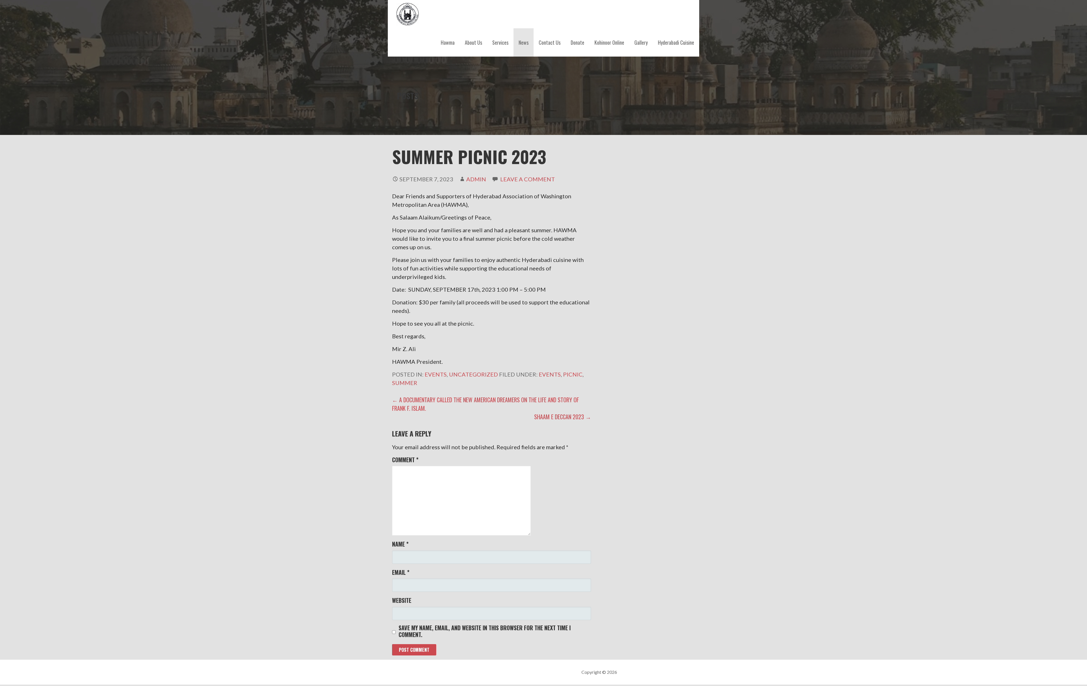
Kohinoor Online (609, 42)
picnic (573, 374)
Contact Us (549, 42)
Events (436, 374)
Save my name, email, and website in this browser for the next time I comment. (485, 631)
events (550, 374)
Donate (577, 42)
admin (476, 179)
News (523, 42)
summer (404, 382)
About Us (473, 42)
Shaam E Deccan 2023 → (562, 416)
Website (401, 600)
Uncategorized (473, 374)
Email (400, 572)
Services (500, 42)
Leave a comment (527, 179)
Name (400, 544)
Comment (405, 459)
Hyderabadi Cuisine (676, 42)
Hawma (448, 42)
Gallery (641, 42)
